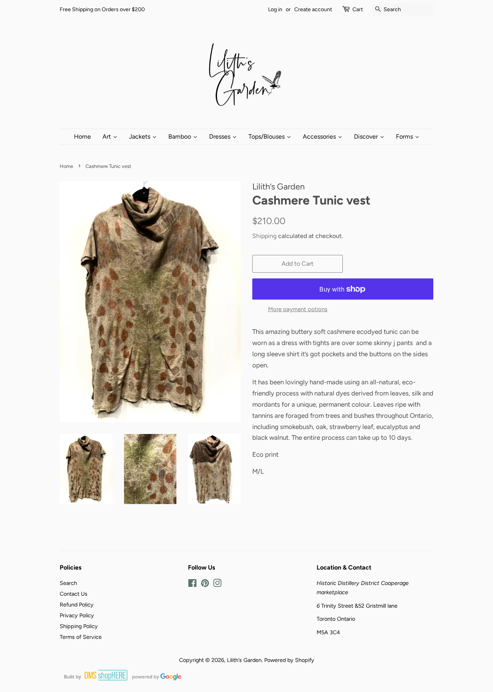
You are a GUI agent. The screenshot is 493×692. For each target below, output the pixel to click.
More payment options (297, 309)
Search (68, 583)
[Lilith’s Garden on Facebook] (192, 584)
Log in (275, 9)
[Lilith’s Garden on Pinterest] (205, 584)
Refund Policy (77, 604)
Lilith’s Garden (244, 660)
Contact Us (73, 593)
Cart (357, 9)
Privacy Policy (77, 615)
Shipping (264, 236)
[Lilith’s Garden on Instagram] (217, 584)
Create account (313, 9)
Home (66, 166)
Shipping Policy (79, 626)
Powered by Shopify (289, 660)
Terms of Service (81, 636)
